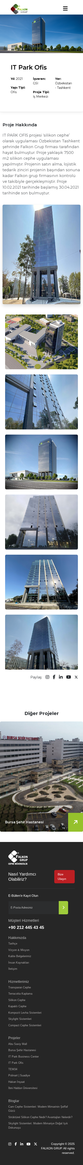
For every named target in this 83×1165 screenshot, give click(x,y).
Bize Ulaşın (62, 876)
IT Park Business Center (23, 1056)
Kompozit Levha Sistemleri (25, 1012)
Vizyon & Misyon (18, 950)
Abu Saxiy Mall (17, 1044)
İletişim (12, 968)
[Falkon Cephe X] (76, 677)
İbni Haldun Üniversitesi (22, 1088)
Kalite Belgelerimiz (19, 956)
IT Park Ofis (15, 1062)
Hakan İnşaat (16, 1081)
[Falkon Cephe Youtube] (28, 1148)
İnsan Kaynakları (18, 962)
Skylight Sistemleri (19, 1018)
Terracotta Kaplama (20, 993)
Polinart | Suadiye (19, 1075)
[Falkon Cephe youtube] (68, 677)
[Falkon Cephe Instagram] (9, 1148)
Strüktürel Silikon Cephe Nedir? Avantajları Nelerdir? (40, 1117)
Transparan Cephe (19, 987)
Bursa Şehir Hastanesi (22, 1050)
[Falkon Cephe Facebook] (16, 1148)
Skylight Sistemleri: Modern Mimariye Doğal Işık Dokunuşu (38, 1125)
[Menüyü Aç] (65, 9)
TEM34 (12, 1069)
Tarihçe (12, 943)
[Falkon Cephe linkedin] (61, 677)
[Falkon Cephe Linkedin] (21, 1148)
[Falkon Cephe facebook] (54, 677)
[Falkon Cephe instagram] (47, 677)
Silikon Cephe (16, 1000)
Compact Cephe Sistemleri (24, 1025)
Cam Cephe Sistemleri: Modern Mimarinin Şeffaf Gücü (38, 1109)
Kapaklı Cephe (17, 1006)
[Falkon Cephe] (19, 9)
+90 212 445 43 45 (26, 927)
